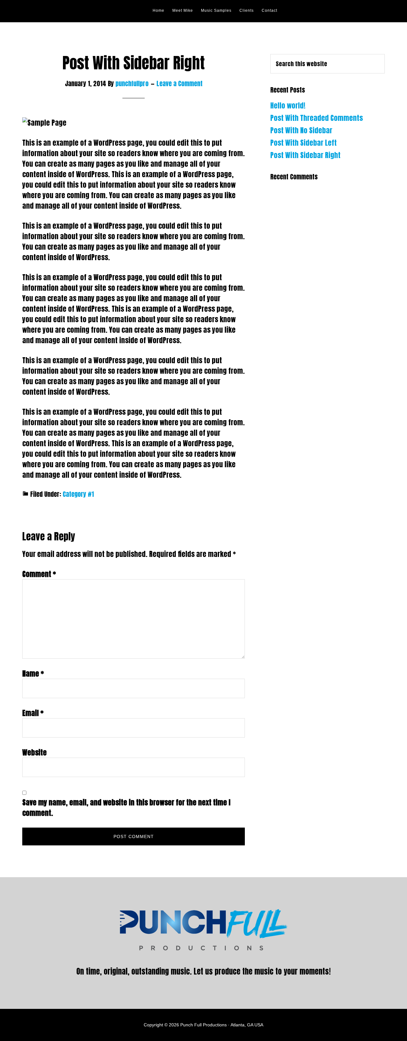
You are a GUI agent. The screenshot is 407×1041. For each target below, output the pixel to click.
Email (33, 713)
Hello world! (288, 105)
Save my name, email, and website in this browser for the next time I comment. (126, 807)
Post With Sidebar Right (305, 155)
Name (33, 673)
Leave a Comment (179, 83)
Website (34, 752)
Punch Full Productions (79, 11)
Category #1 (78, 494)
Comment (39, 574)
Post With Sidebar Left (303, 142)
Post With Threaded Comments (316, 118)
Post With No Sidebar (301, 130)
